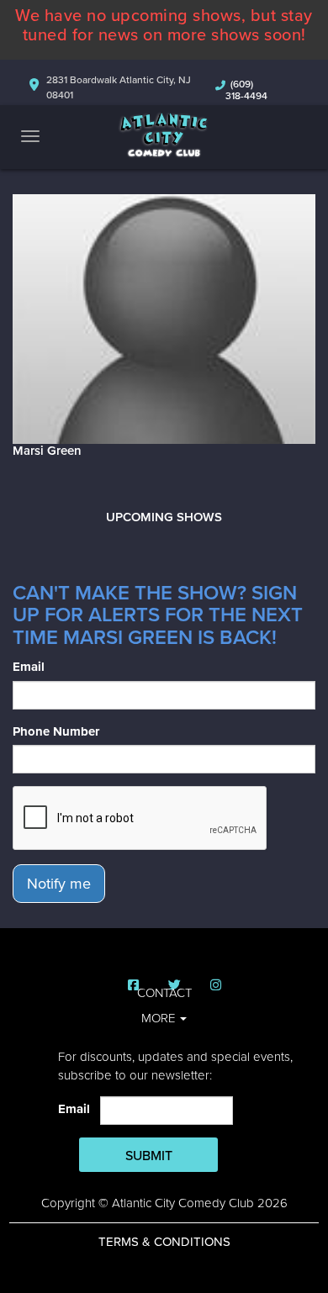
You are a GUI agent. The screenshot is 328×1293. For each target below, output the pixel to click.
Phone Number (56, 731)
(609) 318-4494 (246, 90)
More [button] (159, 1018)
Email (29, 666)
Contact (164, 992)
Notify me (59, 883)
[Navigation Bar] (30, 136)
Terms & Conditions (164, 1241)
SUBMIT (148, 1156)
